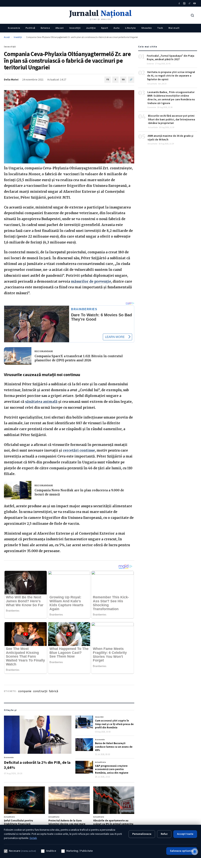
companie (24, 691)
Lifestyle (130, 28)
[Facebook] (179, 3)
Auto (116, 28)
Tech (160, 28)
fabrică (53, 691)
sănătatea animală (41, 401)
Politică (30, 28)
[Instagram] (184, 3)
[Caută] (192, 15)
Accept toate (185, 834)
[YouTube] (194, 3)
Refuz (164, 834)
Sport (104, 28)
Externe (45, 28)
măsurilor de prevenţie (91, 281)
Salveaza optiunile (181, 851)
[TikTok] (189, 3)
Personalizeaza (141, 834)
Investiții (75, 28)
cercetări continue (79, 450)
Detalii (33, 838)
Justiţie (91, 28)
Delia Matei (11, 80)
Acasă (7, 37)
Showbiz (146, 28)
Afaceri (59, 28)
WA (123, 79)
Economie (14, 28)
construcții (40, 691)
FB (107, 79)
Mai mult (173, 28)
